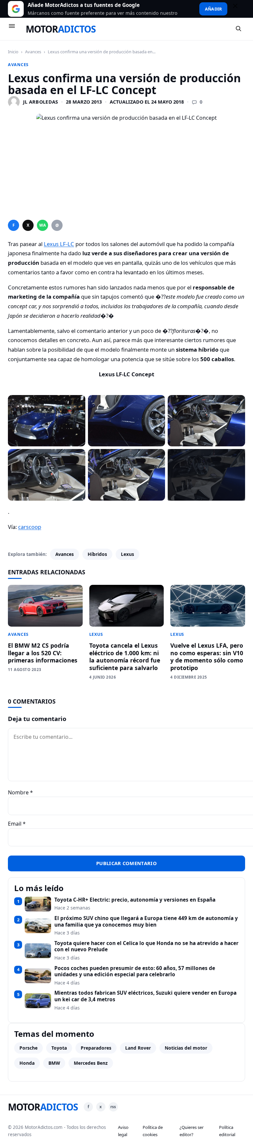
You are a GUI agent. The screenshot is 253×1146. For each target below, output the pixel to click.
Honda (27, 1063)
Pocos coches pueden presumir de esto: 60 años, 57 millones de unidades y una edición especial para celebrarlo (134, 971)
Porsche (28, 1048)
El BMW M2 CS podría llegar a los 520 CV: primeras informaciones (42, 652)
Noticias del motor (186, 1048)
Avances (33, 52)
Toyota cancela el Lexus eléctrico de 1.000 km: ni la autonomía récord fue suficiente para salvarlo (124, 656)
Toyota (59, 1048)
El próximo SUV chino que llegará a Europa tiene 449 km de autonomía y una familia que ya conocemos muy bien (146, 921)
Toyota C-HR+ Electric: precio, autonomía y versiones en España (134, 900)
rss (113, 1106)
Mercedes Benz (91, 1063)
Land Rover (138, 1048)
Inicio (13, 52)
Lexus (127, 554)
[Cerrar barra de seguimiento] (238, 9)
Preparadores (96, 1048)
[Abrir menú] (15, 29)
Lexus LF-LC (59, 244)
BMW (54, 1063)
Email (17, 823)
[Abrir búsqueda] (239, 29)
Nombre (20, 792)
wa (42, 225)
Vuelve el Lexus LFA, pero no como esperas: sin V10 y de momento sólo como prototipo (206, 656)
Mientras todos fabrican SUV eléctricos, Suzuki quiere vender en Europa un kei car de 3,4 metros (145, 996)
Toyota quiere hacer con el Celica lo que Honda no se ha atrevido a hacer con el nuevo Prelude (146, 946)
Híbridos (97, 554)
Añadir (213, 9)
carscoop (29, 527)
